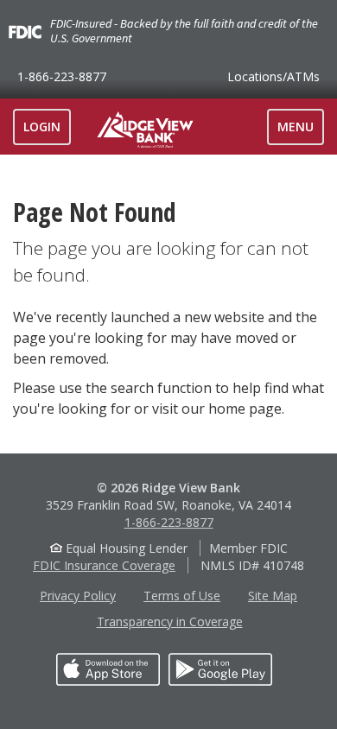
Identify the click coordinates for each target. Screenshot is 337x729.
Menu (300, 131)
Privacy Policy (78, 595)
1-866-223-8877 (61, 76)
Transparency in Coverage (170, 621)
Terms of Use (181, 595)
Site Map (272, 595)
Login (41, 126)
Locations (273, 76)
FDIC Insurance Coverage (104, 565)
